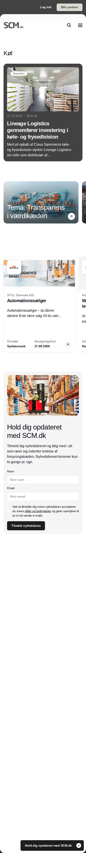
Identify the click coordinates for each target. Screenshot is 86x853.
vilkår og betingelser (38, 511)
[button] (71, 216)
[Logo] (14, 25)
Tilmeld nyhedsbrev (26, 525)
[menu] (80, 25)
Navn (10, 471)
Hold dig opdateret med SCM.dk (49, 845)
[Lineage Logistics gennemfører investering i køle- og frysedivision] (43, 112)
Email (10, 488)
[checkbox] (9, 511)
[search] (69, 25)
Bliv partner (69, 7)
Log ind (45, 7)
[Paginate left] (7, 202)
